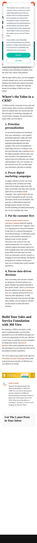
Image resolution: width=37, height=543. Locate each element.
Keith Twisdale (14, 383)
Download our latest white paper (13, 358)
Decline (18, 61)
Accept (19, 55)
